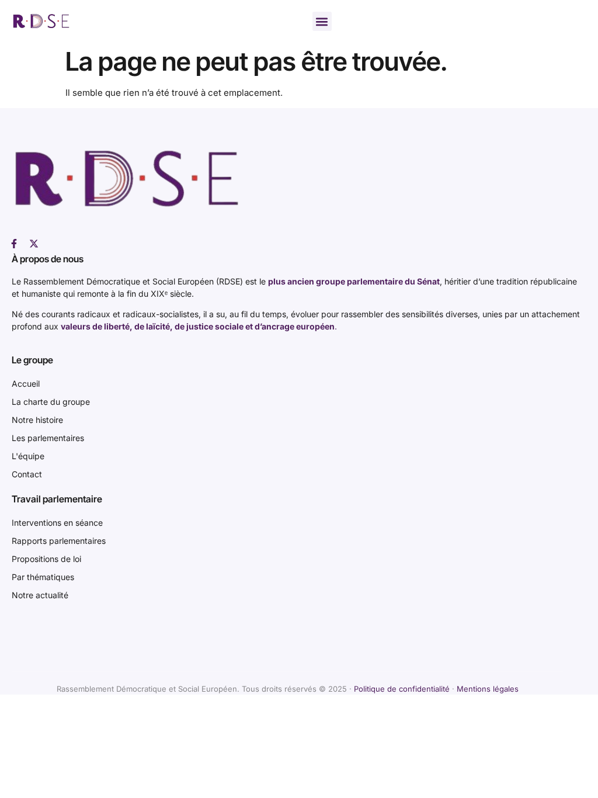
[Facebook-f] (14, 243)
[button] (322, 21)
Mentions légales (488, 688)
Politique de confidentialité (402, 688)
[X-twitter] (34, 243)
